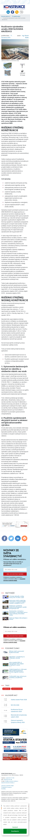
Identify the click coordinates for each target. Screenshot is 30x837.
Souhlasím (15, 831)
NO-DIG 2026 (15, 705)
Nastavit (15, 827)
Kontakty (3, 788)
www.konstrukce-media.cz (7, 782)
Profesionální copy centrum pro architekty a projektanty (17, 676)
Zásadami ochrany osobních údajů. (14, 579)
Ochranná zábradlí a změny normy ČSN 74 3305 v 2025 (16, 596)
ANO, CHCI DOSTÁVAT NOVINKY (15, 574)
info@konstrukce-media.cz (11, 781)
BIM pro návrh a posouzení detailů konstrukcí (16, 651)
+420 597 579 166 (8, 779)
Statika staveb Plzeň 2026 (19, 700)
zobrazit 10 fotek (22, 74)
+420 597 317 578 (10, 778)
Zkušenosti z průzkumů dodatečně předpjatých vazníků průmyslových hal (18, 607)
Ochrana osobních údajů (7, 785)
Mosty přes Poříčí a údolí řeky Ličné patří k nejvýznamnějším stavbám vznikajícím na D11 (17, 602)
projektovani (6, 689)
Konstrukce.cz (5, 16)
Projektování (16, 16)
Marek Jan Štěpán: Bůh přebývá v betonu (18, 618)
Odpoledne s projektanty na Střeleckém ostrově (17, 657)
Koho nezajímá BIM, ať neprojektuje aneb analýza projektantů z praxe (16, 664)
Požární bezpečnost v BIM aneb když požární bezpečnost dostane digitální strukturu (18, 670)
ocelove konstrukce (17, 689)
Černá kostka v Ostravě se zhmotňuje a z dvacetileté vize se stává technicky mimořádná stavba (18, 613)
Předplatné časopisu (6, 787)
